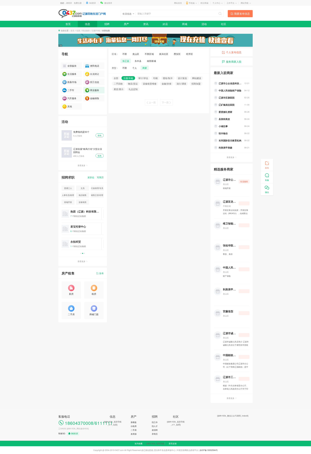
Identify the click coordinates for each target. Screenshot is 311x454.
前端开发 (68, 202)
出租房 (134, 426)
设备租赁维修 (149, 83)
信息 (87, 24)
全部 (116, 78)
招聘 (106, 24)
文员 (83, 188)
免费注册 (78, 2)
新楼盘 (134, 422)
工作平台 (230, 2)
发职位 (90, 177)
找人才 (155, 426)
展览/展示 (118, 89)
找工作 (155, 422)
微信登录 (108, 2)
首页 (68, 24)
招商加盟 (196, 83)
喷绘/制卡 (168, 78)
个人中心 (216, 2)
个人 (134, 67)
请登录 (69, 2)
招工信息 (94, 82)
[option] (83, 230)
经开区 (189, 54)
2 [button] (82, 253)
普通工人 (68, 188)
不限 (124, 54)
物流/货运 (133, 83)
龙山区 (135, 54)
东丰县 (138, 60)
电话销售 (82, 195)
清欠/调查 (181, 83)
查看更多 (81, 165)
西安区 (177, 54)
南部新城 (151, 60)
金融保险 (94, 98)
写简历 (100, 177)
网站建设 (196, 78)
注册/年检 (96, 30)
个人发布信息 (234, 52)
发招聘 (155, 430)
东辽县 (125, 60)
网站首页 (178, 2)
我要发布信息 (242, 13)
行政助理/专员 (97, 188)
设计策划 (182, 78)
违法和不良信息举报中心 (164, 450)
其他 (69, 106)
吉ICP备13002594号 (209, 450)
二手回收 (118, 83)
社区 (223, 24)
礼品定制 (133, 89)
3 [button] (84, 253)
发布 (101, 273)
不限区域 (149, 54)
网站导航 (244, 2)
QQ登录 (92, 2)
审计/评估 (143, 78)
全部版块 (71, 65)
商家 (144, 67)
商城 (184, 24)
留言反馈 (173, 443)
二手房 (134, 430)
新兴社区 (163, 54)
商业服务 (86, 30)
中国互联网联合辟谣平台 (187, 450)
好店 (165, 24)
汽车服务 (71, 98)
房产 (126, 24)
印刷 (155, 78)
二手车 (70, 90)
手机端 (192, 2)
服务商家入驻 (234, 61)
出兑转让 (94, 73)
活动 (204, 24)
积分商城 (204, 2)
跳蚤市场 (71, 82)
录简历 (155, 433)
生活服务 (71, 73)
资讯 (145, 24)
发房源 (134, 433)
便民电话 (94, 65)
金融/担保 (166, 83)
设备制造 (82, 202)
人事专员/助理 (68, 195)
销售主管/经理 (97, 195)
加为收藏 (138, 443)
